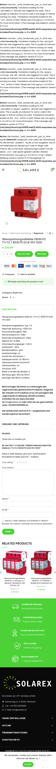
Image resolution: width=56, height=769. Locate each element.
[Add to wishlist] (23, 554)
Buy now (42, 254)
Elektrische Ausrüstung (20, 233)
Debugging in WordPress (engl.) (30, 155)
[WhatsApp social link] (13, 297)
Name (5, 498)
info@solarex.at (13, 402)
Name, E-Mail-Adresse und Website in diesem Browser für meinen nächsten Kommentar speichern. (27, 522)
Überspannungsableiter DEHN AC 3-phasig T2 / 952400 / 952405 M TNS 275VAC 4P (14, 582)
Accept (28, 764)
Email (5, 509)
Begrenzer (38, 233)
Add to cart (24, 254)
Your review (8, 467)
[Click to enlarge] (7, 223)
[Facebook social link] (10, 297)
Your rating (8, 462)
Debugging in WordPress (42, 19)
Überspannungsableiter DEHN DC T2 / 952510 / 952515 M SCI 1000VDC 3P (41, 580)
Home (5, 233)
